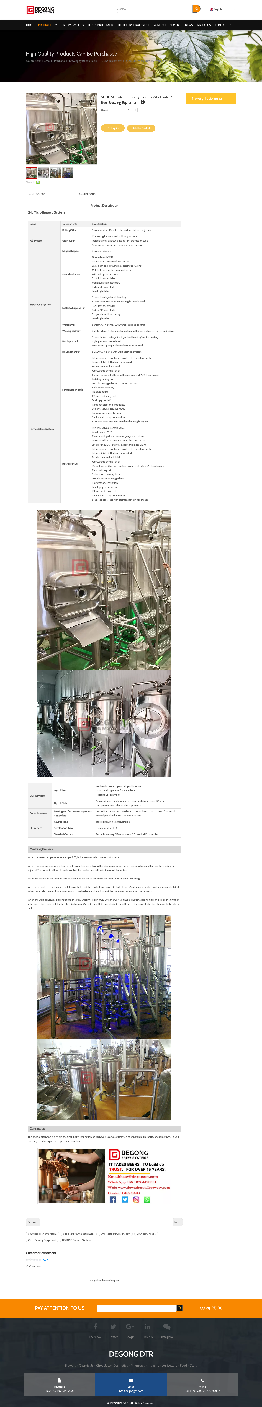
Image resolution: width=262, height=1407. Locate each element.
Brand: (82, 194)
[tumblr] (214, 1307)
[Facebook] (220, 1307)
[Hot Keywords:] (196, 9)
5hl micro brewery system (42, 1233)
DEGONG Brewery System (76, 1240)
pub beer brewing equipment (78, 1233)
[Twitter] (202, 1307)
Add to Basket (141, 128)
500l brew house (146, 1233)
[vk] (208, 1307)
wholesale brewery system (115, 1233)
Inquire (115, 128)
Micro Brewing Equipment (42, 1240)
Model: (32, 194)
